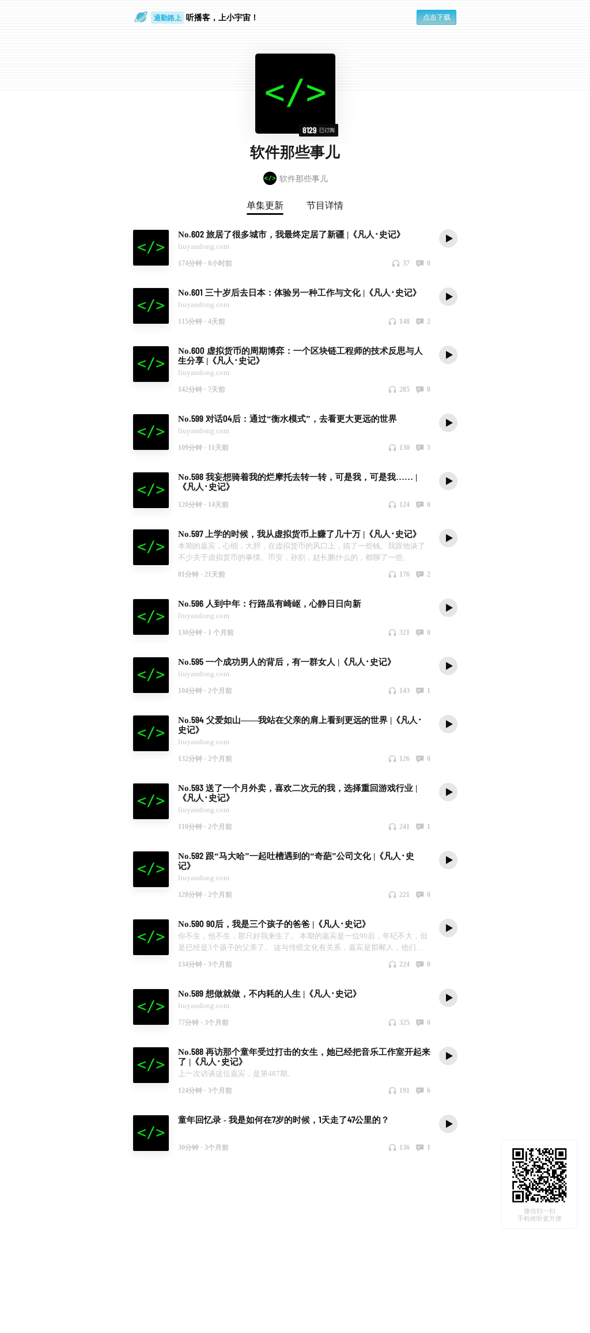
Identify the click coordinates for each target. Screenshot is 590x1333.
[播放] (448, 238)
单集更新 (265, 205)
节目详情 (325, 205)
